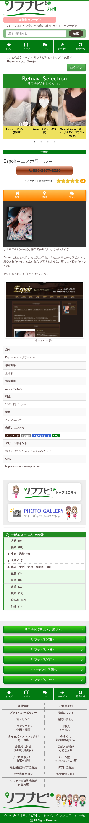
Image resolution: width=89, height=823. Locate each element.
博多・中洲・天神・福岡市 (27, 566)
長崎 (13, 580)
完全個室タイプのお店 (23, 767)
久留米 (15, 560)
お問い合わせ (66, 719)
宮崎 (13, 586)
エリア (27, 48)
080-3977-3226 (46, 170)
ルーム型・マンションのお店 (66, 759)
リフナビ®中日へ (43, 649)
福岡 (13, 547)
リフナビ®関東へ (43, 639)
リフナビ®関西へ (43, 659)
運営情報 (23, 705)
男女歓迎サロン (65, 774)
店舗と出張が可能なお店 (66, 748)
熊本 (13, 593)
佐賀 (13, 573)
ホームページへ (44, 340)
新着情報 (80, 48)
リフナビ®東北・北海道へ (43, 629)
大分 (13, 540)
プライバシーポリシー (23, 712)
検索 (76, 33)
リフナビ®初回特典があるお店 (23, 782)
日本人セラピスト (66, 728)
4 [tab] (54, 142)
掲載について (66, 712)
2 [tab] (41, 142)
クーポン (62, 48)
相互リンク (23, 719)
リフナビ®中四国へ (43, 669)
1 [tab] (34, 142)
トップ (8, 48)
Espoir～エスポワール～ (28, 161)
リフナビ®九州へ (43, 680)
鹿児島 (15, 600)
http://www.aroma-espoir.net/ (22, 466)
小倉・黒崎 (18, 553)
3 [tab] (48, 142)
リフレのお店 (66, 767)
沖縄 (13, 606)
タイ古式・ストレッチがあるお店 (23, 738)
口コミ (44, 48)
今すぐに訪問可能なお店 (65, 738)
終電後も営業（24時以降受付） (23, 748)
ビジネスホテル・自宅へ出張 (23, 759)
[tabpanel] (44, 113)
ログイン (76, 67)
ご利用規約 (66, 705)
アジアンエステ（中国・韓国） (23, 728)
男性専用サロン (23, 774)
